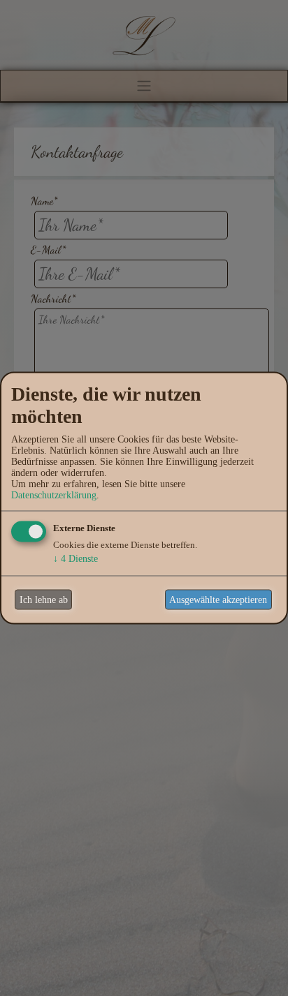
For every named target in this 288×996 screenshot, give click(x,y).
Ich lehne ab (44, 599)
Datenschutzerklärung (53, 495)
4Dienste (75, 558)
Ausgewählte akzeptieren (218, 599)
